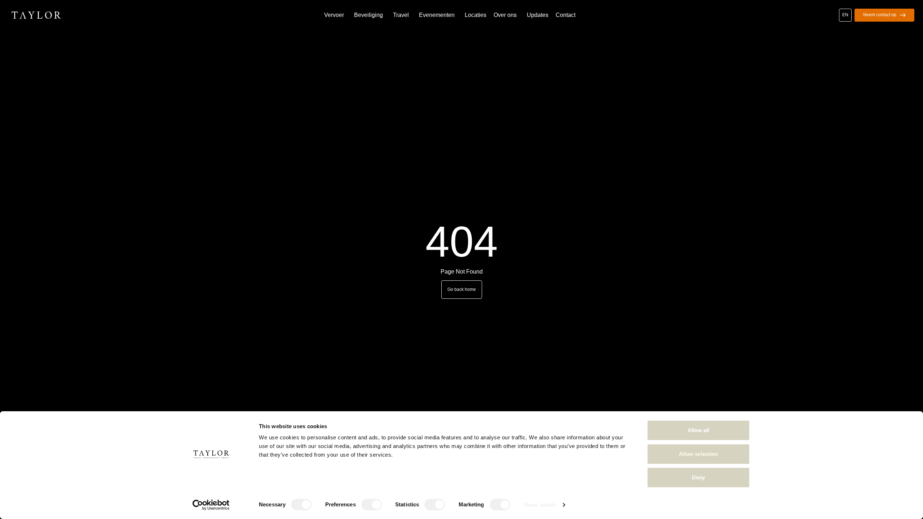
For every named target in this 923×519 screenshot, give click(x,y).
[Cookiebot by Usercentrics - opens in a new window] (211, 505)
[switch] (371, 504)
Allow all (699, 430)
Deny (698, 477)
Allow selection (698, 454)
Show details (540, 505)
